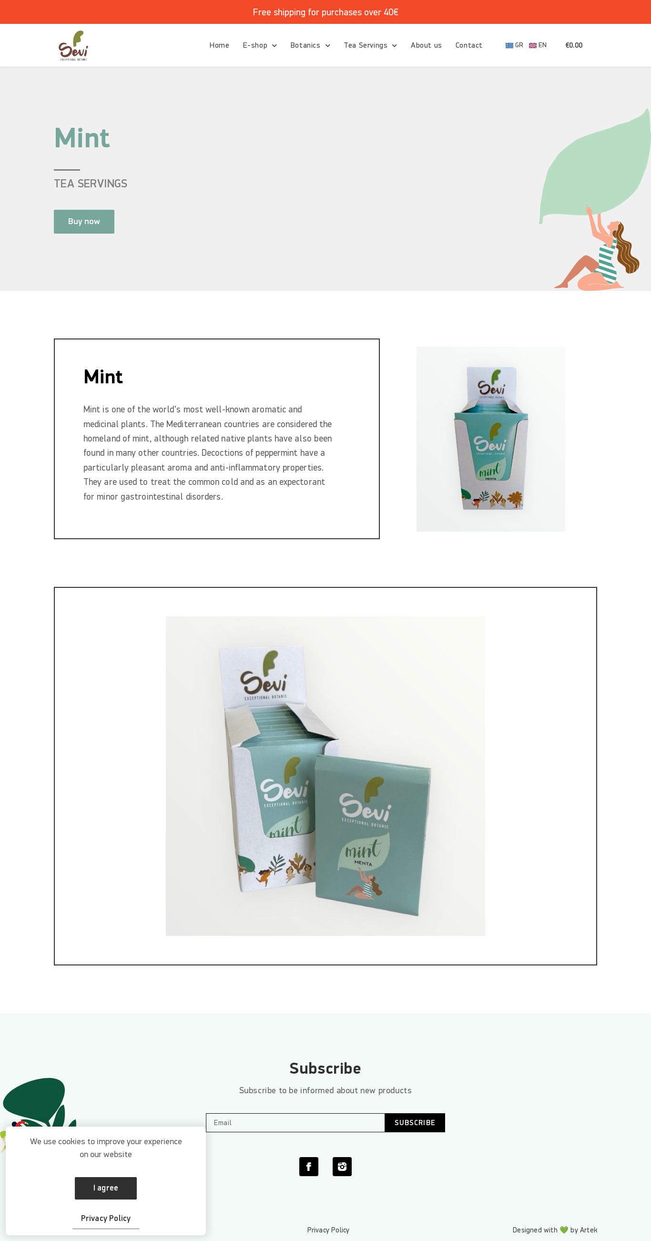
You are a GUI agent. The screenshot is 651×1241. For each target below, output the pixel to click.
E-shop (255, 45)
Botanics (306, 45)
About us (426, 45)
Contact (469, 45)
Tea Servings (365, 45)
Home (219, 45)
